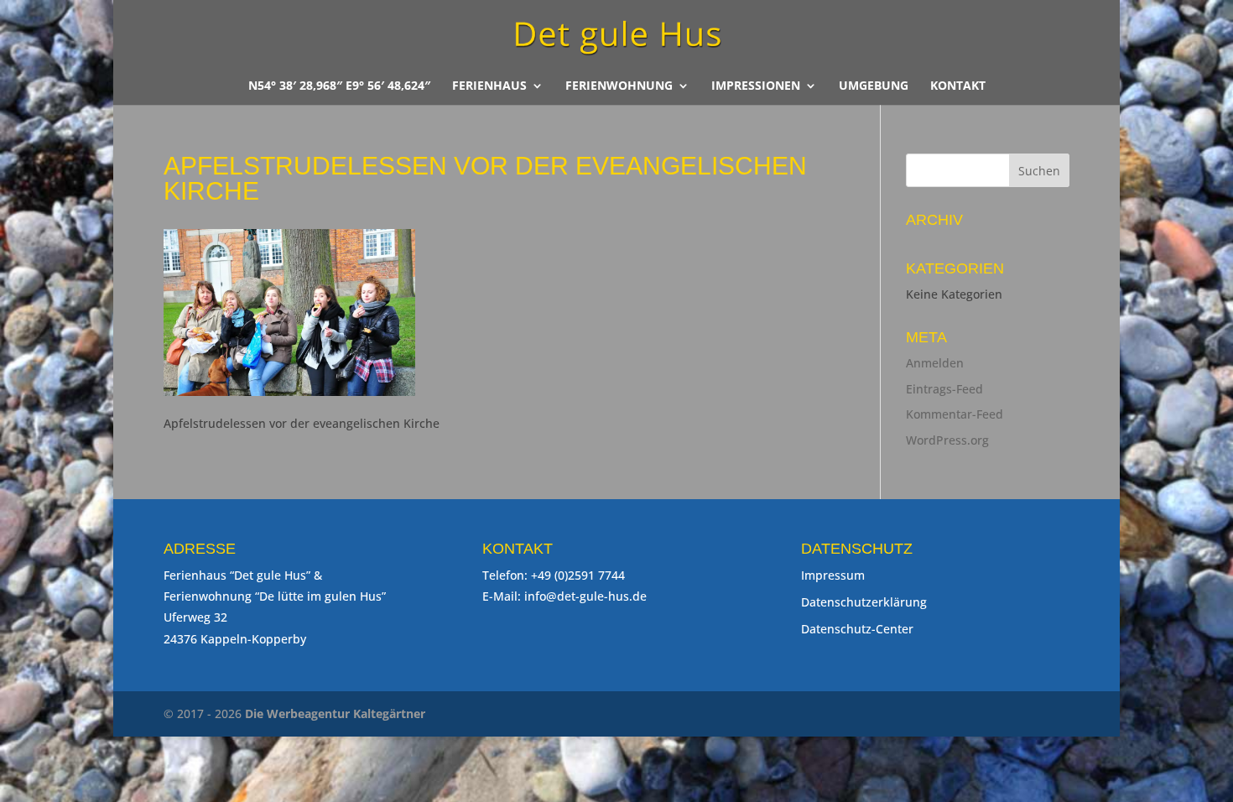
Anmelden (935, 363)
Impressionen (755, 86)
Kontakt (958, 86)
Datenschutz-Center (857, 629)
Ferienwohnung (619, 86)
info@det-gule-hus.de (585, 596)
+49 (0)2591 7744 (578, 575)
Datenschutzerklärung (864, 602)
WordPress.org (947, 440)
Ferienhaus (489, 86)
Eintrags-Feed (944, 389)
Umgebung (873, 86)
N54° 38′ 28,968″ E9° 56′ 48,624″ (339, 86)
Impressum (833, 575)
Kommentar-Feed (954, 414)
